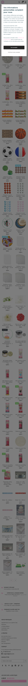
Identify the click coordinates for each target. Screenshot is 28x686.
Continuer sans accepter (14, 52)
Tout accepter (14, 47)
